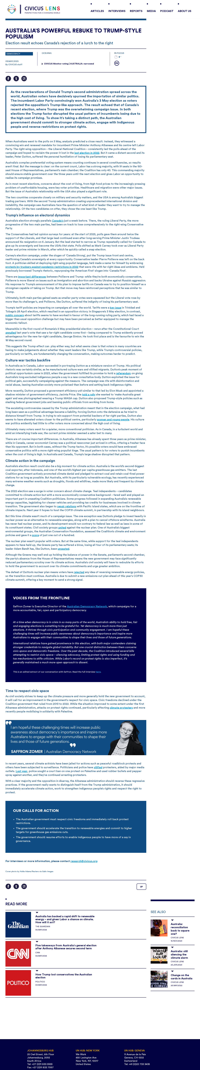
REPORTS (136, 11)
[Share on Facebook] (8, 78)
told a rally (88, 394)
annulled (10, 332)
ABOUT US (184, 11)
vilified (98, 767)
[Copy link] (24, 78)
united (62, 527)
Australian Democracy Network (87, 606)
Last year (21, 771)
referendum (123, 373)
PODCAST (166, 11)
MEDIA (151, 11)
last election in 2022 (86, 153)
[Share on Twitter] (16, 78)
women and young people (113, 419)
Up (141, 887)
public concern (14, 315)
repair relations (66, 506)
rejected (79, 572)
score (35, 535)
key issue (115, 307)
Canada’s (57, 220)
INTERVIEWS (116, 11)
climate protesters (121, 707)
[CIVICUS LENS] (34, 9)
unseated (63, 549)
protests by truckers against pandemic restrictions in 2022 (41, 267)
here (98, 672)
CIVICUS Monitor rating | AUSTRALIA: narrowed (69, 64)
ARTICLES (97, 11)
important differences (32, 276)
